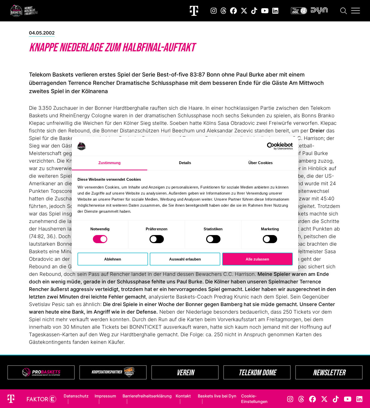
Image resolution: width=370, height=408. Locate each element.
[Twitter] (244, 10)
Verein (185, 372)
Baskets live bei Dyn (217, 395)
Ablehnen (112, 259)
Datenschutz (76, 395)
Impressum (105, 395)
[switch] (157, 239)
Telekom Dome (257, 372)
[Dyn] (319, 10)
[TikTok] (254, 10)
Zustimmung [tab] (109, 163)
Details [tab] (185, 163)
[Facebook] (233, 10)
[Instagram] (214, 10)
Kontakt (183, 395)
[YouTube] (265, 10)
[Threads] (223, 10)
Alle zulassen (257, 259)
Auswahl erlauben (185, 259)
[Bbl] (299, 10)
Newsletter (329, 372)
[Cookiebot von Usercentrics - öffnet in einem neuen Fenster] (271, 146)
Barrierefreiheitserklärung (147, 395)
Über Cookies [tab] (260, 163)
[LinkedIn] (275, 10)
